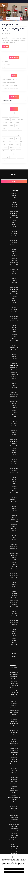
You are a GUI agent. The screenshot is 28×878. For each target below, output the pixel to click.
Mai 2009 (14, 589)
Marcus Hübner (14, 766)
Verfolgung (17, 153)
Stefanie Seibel (14, 830)
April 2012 (14, 510)
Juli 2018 (14, 378)
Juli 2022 (14, 298)
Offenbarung (13, 147)
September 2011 (14, 526)
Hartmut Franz (14, 716)
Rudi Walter (14, 808)
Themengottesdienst (7, 153)
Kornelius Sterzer (14, 748)
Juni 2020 (14, 354)
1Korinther (5, 112)
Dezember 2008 (14, 600)
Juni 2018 (14, 381)
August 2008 (14, 609)
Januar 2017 (14, 414)
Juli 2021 (14, 325)
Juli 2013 (14, 477)
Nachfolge (5, 147)
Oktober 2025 (14, 215)
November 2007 (14, 622)
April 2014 (14, 457)
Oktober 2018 (14, 372)
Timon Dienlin (14, 853)
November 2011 (14, 521)
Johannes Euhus (14, 730)
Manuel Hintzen (14, 763)
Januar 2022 (14, 311)
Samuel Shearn (14, 817)
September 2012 (14, 499)
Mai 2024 (14, 251)
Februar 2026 (14, 206)
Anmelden (14, 656)
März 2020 (14, 361)
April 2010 (14, 564)
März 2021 (14, 334)
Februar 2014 (14, 461)
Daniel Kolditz (14, 699)
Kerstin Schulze (14, 743)
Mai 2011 (14, 535)
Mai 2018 (14, 383)
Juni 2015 (14, 434)
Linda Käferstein (14, 752)
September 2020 (14, 347)
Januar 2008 (14, 618)
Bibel (11, 122)
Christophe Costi (14, 692)
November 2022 (14, 289)
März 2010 (14, 566)
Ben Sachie (14, 681)
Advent (17, 112)
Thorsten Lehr (14, 848)
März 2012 (14, 513)
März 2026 (14, 204)
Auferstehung (6, 119)
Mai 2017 (14, 405)
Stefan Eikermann (14, 828)
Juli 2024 (14, 247)
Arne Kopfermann (14, 676)
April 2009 (14, 591)
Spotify (3, 67)
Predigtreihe (5, 150)
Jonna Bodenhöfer (14, 734)
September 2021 (14, 320)
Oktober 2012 (14, 497)
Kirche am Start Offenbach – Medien (9, 85)
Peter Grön (14, 799)
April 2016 (14, 421)
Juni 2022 (14, 300)
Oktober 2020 (14, 345)
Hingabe (5, 135)
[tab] (26, 9)
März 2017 (14, 410)
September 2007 (14, 627)
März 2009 (14, 593)
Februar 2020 (14, 363)
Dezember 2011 (14, 519)
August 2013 (14, 475)
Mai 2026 (14, 200)
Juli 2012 (14, 504)
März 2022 (14, 307)
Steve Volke (14, 837)
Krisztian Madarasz (14, 750)
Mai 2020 (14, 356)
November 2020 (14, 343)
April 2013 (14, 483)
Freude (11, 125)
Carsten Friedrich (14, 683)
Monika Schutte (14, 790)
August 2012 (14, 501)
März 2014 (14, 459)
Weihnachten (20, 157)
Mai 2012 (14, 508)
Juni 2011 (14, 533)
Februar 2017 (14, 412)
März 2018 (14, 387)
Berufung (5, 122)
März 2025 (14, 231)
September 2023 (14, 269)
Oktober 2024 (14, 242)
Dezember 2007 (14, 620)
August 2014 (14, 448)
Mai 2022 (14, 302)
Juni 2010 (14, 559)
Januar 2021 (14, 338)
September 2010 (14, 553)
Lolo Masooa (14, 759)
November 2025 (14, 213)
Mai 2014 (14, 454)
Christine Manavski (14, 687)
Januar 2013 (14, 490)
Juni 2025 (14, 224)
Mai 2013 (14, 481)
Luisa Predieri (14, 761)
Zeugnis (4, 160)
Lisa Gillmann (14, 757)
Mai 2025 (14, 226)
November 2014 (14, 441)
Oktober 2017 (14, 399)
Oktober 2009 (14, 577)
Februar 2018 (14, 390)
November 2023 (14, 264)
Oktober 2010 (14, 551)
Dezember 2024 (14, 238)
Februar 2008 (14, 615)
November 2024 (14, 240)
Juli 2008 (14, 611)
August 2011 (14, 528)
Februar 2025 (14, 233)
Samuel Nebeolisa (14, 815)
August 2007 (14, 629)
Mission (17, 144)
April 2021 (14, 331)
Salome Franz (14, 813)
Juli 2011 (14, 530)
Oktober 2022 (14, 291)
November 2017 (14, 396)
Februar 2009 (14, 595)
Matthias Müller (14, 770)
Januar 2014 (14, 463)
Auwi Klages (14, 678)
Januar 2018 (14, 392)
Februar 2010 (14, 568)
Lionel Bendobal (14, 754)
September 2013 (14, 472)
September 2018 (14, 374)
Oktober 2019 (14, 369)
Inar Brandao (14, 725)
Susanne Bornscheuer (14, 839)
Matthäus (11, 144)
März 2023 (14, 282)
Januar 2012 (14, 517)
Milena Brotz (14, 788)
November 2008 (14, 602)
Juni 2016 (14, 416)
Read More (6, 47)
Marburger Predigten (10, 10)
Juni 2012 (14, 506)
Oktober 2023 (14, 267)
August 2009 (14, 582)
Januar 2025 (14, 235)
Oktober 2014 (14, 443)
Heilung (19, 131)
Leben (10, 141)
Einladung (17, 122)
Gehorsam (5, 128)
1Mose (11, 112)
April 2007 (14, 638)
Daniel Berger (14, 696)
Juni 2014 (14, 452)
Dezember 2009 (14, 573)
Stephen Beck (14, 833)
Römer (18, 150)
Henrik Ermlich (14, 721)
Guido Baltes (14, 714)
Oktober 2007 (14, 624)
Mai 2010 (14, 562)
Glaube (19, 128)
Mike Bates (14, 786)
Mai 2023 (14, 278)
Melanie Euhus (14, 777)
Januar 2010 (14, 571)
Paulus (20, 147)
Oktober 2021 (14, 318)
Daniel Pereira (14, 701)
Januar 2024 (14, 260)
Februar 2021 (14, 336)
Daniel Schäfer (14, 703)
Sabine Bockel (14, 810)
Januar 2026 (14, 209)
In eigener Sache (14, 723)
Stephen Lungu (14, 835)
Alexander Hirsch (14, 670)
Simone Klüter (14, 826)
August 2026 (14, 193)
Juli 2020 (14, 352)
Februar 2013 (14, 488)
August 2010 (14, 555)
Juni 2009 (14, 586)
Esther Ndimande (14, 708)
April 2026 (14, 202)
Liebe (15, 141)
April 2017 (14, 407)
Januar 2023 (14, 285)
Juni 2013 (14, 479)
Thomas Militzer (14, 846)
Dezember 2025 (14, 211)
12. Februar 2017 (7, 33)
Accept (14, 868)
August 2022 (14, 296)
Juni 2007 (14, 633)
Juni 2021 (14, 327)
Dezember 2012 (14, 492)
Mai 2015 (14, 437)
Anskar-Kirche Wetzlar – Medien (8, 82)
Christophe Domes (14, 694)
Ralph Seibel (14, 804)
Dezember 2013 (14, 466)
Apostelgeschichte (14, 116)
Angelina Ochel (14, 672)
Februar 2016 (14, 423)
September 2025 (14, 217)
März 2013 (14, 486)
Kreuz (4, 141)
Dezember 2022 (14, 287)
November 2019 (14, 367)
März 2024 (14, 255)
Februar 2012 (14, 515)
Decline (14, 871)
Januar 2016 (14, 425)
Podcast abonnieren (6, 64)
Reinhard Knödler (14, 806)
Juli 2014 (14, 450)
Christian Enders (14, 685)
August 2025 (14, 220)
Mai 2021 (14, 329)
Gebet (17, 125)
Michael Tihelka (14, 784)
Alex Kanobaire (14, 667)
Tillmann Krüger (14, 851)
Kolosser (17, 138)
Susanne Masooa (14, 842)
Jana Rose (14, 728)
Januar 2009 (14, 597)
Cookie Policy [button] (18, 863)
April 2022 (14, 305)
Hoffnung (11, 135)
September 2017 (14, 401)
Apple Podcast (5, 61)
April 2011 (14, 537)
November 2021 (14, 316)
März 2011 (14, 539)
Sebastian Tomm (14, 819)
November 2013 (14, 468)
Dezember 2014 (14, 439)
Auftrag (13, 119)
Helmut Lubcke (14, 719)
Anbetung (5, 116)
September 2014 (14, 445)
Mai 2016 (14, 419)
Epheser (5, 125)
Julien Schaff (14, 739)
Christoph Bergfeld (14, 690)
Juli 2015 (14, 432)
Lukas (21, 141)
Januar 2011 (14, 544)
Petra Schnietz (14, 801)
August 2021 (14, 323)
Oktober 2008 (14, 604)
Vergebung (5, 157)
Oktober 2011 (14, 524)
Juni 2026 (14, 197)
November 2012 (14, 495)
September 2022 (14, 293)
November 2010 (14, 548)
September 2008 (14, 606)
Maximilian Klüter (14, 775)
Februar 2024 (14, 258)
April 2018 (14, 385)
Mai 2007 (14, 635)
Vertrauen (13, 157)
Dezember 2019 (14, 365)
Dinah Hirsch (14, 705)
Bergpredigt (20, 119)
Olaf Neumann (14, 795)
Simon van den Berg (14, 824)
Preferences (14, 874)
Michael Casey (14, 779)
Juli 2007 (14, 631)
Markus (4, 144)
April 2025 (14, 229)
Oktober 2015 (14, 430)
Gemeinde (13, 128)
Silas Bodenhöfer (14, 822)
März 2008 (14, 613)
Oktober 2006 (14, 644)
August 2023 (14, 271)
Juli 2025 (14, 222)
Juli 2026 (14, 195)
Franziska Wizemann (14, 710)
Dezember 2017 (14, 394)
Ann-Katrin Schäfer (14, 674)
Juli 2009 (14, 584)
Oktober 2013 (14, 470)
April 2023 (14, 280)
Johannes (11, 138)
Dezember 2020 (14, 340)
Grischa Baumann (14, 712)
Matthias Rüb (14, 772)
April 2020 (14, 358)
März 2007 (14, 640)
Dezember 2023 (14, 262)
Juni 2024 (14, 249)
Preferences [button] (22, 864)
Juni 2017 (14, 403)
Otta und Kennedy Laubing (14, 797)
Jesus (4, 138)
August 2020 (14, 349)
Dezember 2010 (14, 546)
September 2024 (14, 244)
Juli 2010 (14, 557)
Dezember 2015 (14, 428)
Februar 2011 (14, 542)
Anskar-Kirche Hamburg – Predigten (9, 79)
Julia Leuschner (14, 737)
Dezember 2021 (14, 314)
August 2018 (14, 376)
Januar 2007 (14, 642)
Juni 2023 (14, 276)
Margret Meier (14, 768)
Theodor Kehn (14, 844)
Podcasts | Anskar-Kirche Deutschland (10, 88)
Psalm (12, 150)
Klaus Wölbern (14, 746)
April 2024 (14, 253)
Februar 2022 (14, 309)
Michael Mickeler (14, 781)
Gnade (4, 131)
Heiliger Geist (12, 131)
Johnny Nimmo (14, 732)
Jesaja (17, 135)
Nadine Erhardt (14, 792)
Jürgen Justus (14, 741)
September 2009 (14, 580)
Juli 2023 (14, 273)
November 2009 (14, 575)
